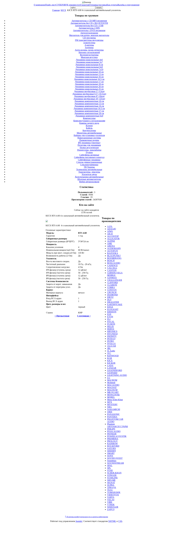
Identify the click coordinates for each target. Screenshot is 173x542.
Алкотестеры (89, 42)
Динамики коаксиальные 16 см (89, 77)
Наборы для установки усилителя (89, 135)
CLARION (112, 285)
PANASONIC (113, 414)
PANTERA (112, 417)
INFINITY (112, 336)
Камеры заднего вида (89, 123)
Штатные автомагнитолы (89, 179)
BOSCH (111, 260)
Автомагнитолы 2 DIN (89, 28)
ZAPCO (110, 509)
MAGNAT (112, 387)
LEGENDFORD (114, 370)
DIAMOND (112, 295)
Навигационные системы (89, 138)
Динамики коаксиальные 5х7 (89, 62)
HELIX (110, 326)
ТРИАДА (111, 487)
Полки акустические (89, 147)
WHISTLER (112, 507)
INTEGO (111, 338)
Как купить (112, 5)
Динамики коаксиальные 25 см (89, 89)
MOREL (111, 397)
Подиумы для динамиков (89, 145)
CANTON (112, 270)
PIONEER (112, 434)
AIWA (110, 231)
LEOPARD (112, 373)
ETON (110, 317)
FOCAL (110, 321)
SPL (109, 468)
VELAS (110, 499)
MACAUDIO (113, 385)
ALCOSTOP (113, 236)
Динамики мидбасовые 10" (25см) (89, 99)
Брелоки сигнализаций (89, 52)
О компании (39, 5)
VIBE (109, 502)
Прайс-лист (50, 5)
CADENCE (112, 265)
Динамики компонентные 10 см (89, 101)
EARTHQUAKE (114, 304)
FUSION (111, 324)
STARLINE (112, 478)
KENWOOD (113, 356)
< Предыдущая (62, 316)
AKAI (110, 234)
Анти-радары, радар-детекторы (89, 50)
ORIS (109, 412)
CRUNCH (112, 292)
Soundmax (111, 460)
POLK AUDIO (114, 431)
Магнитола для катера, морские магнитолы (89, 35)
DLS (109, 299)
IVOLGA (111, 343)
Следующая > (84, 316)
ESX (109, 314)
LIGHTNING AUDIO (117, 375)
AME (109, 243)
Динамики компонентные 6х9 (89, 116)
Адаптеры (89, 45)
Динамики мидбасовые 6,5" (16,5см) (89, 94)
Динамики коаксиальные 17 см (89, 82)
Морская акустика (89, 57)
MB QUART (113, 392)
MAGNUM (112, 390)
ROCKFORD (113, 446)
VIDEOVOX (113, 495)
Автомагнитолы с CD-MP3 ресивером (89, 21)
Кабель (89, 128)
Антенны (89, 47)
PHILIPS (111, 429)
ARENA (111, 246)
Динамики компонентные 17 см (89, 111)
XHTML (112, 521)
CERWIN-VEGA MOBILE (115, 274)
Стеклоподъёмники (89, 164)
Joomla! (79, 521)
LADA (110, 365)
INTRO (110, 341)
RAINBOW (112, 443)
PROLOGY (112, 441)
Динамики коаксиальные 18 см (89, 84)
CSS (120, 521)
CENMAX (112, 277)
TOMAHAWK (113, 492)
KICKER (111, 363)
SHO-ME (111, 480)
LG (108, 378)
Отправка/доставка (98, 5)
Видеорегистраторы (89, 55)
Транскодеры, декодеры (89, 172)
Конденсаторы (89, 130)
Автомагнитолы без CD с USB (89, 25)
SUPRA (110, 485)
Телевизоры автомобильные (89, 169)
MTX (109, 402)
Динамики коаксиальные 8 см (89, 64)
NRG (109, 407)
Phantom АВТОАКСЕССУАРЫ (117, 425)
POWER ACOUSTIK (117, 436)
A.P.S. (110, 226)
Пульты (89, 152)
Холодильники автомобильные (89, 177)
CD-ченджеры (89, 38)
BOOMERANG (114, 258)
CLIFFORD (112, 282)
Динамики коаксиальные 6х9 (89, 67)
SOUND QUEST (115, 458)
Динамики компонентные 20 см (89, 113)
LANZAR (111, 368)
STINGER (112, 475)
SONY (110, 456)
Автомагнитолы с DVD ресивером (89, 30)
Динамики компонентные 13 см (89, 103)
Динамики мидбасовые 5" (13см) (89, 91)
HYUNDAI (112, 334)
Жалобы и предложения (128, 5)
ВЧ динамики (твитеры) (89, 142)
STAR (110, 470)
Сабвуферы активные (89, 155)
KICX (63, 10)
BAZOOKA (112, 253)
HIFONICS (112, 331)
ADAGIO (111, 229)
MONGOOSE (113, 395)
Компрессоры (89, 118)
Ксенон (89, 125)
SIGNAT (111, 482)
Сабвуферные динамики (89, 160)
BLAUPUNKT (114, 256)
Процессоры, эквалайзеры (89, 150)
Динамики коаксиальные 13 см (89, 74)
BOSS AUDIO (113, 263)
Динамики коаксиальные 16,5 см (89, 79)
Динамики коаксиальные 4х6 (89, 60)
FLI (108, 319)
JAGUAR (111, 346)
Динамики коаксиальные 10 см (89, 72)
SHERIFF (111, 451)
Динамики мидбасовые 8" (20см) (89, 96)
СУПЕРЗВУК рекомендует (68, 5)
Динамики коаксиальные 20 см (89, 86)
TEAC (110, 490)
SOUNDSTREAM (115, 463)
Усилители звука (89, 174)
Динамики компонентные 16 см (89, 106)
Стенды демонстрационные (89, 162)
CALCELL (112, 268)
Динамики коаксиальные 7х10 (89, 69)
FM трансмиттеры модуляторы (89, 40)
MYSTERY (112, 404)
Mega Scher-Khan (115, 399)
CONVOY (112, 290)
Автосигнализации (89, 33)
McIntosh (111, 382)
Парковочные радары (89, 140)
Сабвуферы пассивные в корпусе (89, 157)
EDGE (110, 307)
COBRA (111, 287)
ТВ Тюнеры (89, 167)
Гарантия (85, 5)
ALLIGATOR (113, 238)
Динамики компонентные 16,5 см (89, 108)
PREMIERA (112, 439)
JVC (109, 353)
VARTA (110, 497)
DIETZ (110, 297)
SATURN (111, 448)
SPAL (109, 465)
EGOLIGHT (112, 309)
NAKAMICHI (113, 409)
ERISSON (111, 312)
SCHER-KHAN (114, 473)
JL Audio (111, 351)
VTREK (111, 504)
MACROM (112, 380)
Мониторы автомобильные (89, 133)
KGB (109, 358)
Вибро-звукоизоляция (89, 182)
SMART (111, 453)
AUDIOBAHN (114, 248)
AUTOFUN (112, 251)
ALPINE (111, 241)
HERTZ (110, 329)
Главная (56, 10)
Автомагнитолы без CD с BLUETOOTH (89, 23)
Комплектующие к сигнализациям (89, 121)
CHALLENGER (114, 280)
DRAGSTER (113, 302)
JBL (109, 348)
